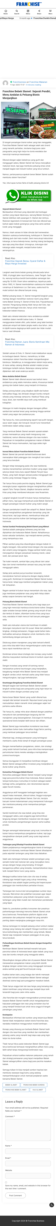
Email (8, 1158)
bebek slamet (11, 1085)
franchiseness (19, 82)
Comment (10, 1116)
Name (8, 1146)
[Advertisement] (28, 48)
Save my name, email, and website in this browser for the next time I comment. (28, 1187)
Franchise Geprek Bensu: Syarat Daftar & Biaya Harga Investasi (25, 262)
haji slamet (38, 1090)
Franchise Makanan (38, 82)
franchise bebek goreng (34, 1085)
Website (8, 1170)
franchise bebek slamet (15, 1090)
